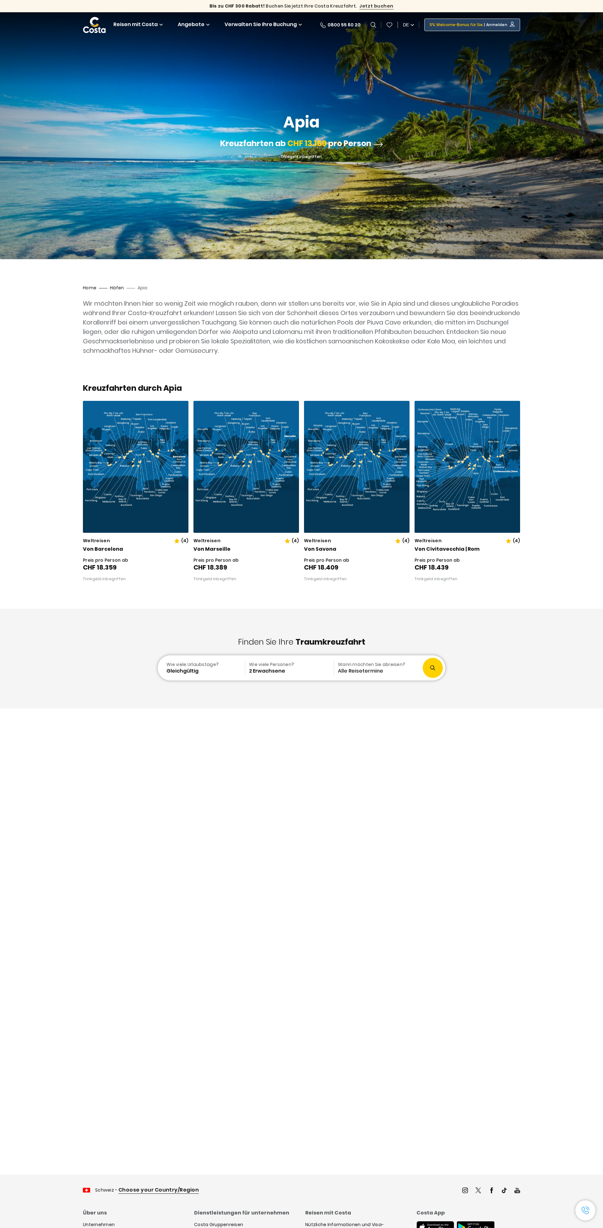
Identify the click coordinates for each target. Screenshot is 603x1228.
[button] (389, 25)
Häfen (117, 288)
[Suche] (373, 24)
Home (89, 288)
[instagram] (465, 1191)
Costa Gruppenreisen (218, 1224)
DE (406, 24)
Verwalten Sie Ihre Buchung (261, 24)
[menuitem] (200, 668)
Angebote (191, 24)
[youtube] (517, 1191)
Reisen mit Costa (135, 24)
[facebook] (491, 1191)
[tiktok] (504, 1191)
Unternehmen (99, 1224)
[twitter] (478, 1191)
